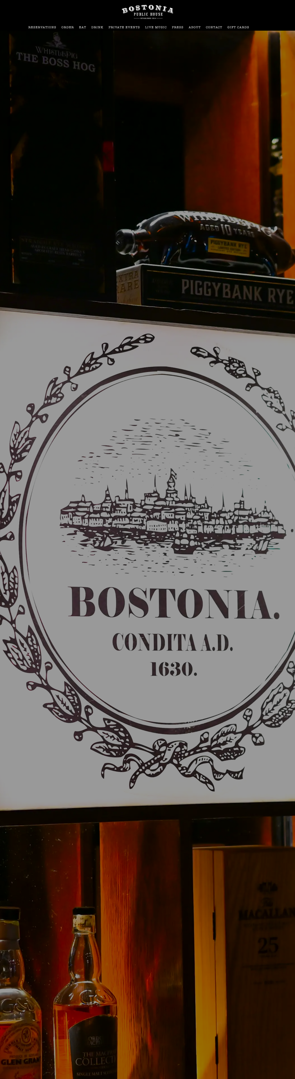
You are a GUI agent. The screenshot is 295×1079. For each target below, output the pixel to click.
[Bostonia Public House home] (147, 12)
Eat (82, 27)
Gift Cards (238, 27)
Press (178, 27)
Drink (97, 27)
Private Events (124, 27)
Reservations (42, 27)
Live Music (156, 27)
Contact (214, 27)
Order (67, 27)
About (195, 27)
